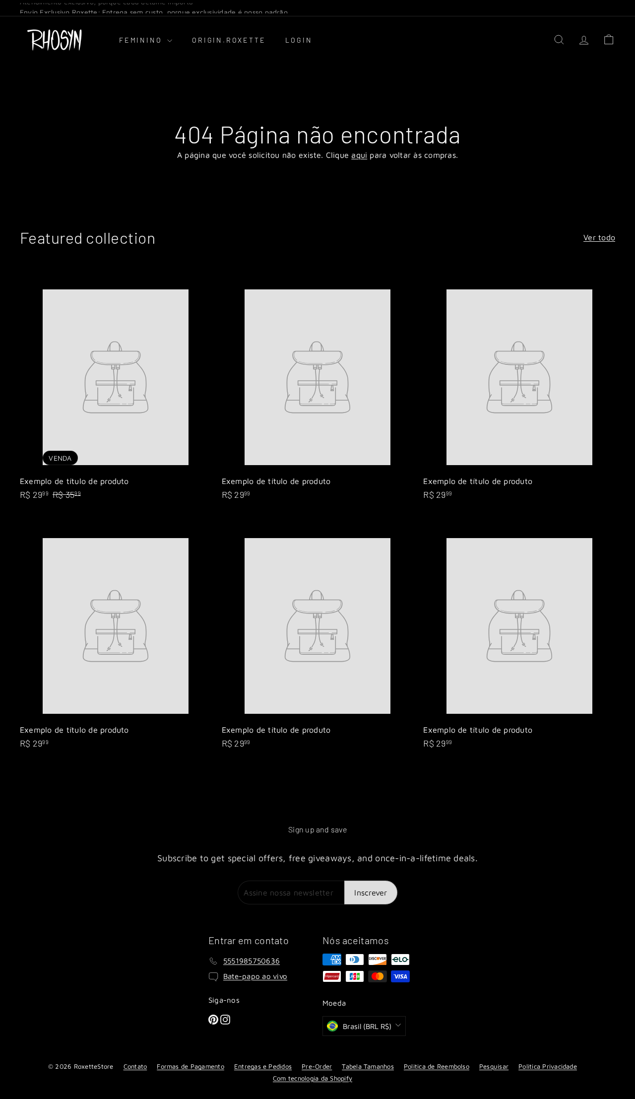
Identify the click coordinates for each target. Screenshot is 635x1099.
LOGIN (298, 40)
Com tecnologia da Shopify (312, 1078)
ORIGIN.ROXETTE (228, 40)
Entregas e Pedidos (263, 1066)
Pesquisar (493, 1066)
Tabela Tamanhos (368, 1066)
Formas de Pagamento (190, 1066)
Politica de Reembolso (436, 1066)
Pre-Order (317, 1066)
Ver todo (599, 237)
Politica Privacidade (547, 1066)
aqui (359, 154)
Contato (135, 1066)
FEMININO (142, 40)
